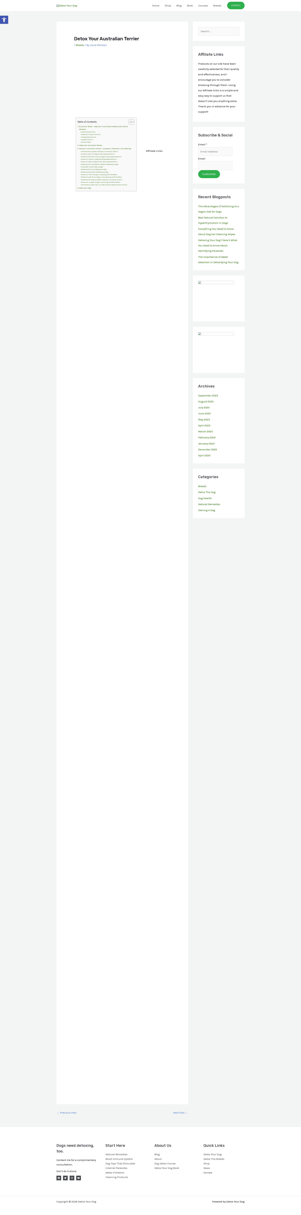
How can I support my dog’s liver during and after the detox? (101, 182)
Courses (203, 5)
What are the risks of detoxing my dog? (95, 169)
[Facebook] (58, 1178)
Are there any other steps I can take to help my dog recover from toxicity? (105, 185)
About (158, 1158)
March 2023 (205, 431)
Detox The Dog (207, 492)
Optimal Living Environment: (91, 134)
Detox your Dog (85, 188)
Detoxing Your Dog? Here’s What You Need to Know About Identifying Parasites (217, 245)
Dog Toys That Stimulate (120, 1163)
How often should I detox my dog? (92, 167)
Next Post (180, 1112)
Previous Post (66, 1112)
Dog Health (205, 498)
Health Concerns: (87, 139)
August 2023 (206, 401)
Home (155, 5)
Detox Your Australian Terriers (90, 145)
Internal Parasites (116, 1168)
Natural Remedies (209, 504)
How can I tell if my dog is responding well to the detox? (100, 174)
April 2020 (204, 455)
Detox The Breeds (213, 1158)
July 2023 (204, 407)
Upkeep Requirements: (89, 137)
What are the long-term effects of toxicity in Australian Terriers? (102, 179)
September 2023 (208, 395)
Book (190, 5)
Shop (168, 5)
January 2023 (206, 443)
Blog (179, 5)
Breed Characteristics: (89, 132)
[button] (236, 5)
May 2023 (204, 419)
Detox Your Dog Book (166, 1168)
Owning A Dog (206, 510)
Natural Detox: (86, 142)
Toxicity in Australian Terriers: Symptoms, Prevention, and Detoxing (105, 149)
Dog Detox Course (165, 1163)
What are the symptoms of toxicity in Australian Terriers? (100, 151)
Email (202, 144)
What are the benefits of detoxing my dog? (95, 172)
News (206, 1168)
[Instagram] (72, 1178)
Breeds (217, 5)
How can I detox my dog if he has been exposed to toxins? (99, 161)
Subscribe (209, 174)
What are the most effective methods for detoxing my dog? (100, 164)
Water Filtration (115, 1172)
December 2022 (207, 449)
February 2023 (207, 437)
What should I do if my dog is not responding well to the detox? (102, 177)
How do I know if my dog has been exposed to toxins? (98, 154)
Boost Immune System (119, 1158)
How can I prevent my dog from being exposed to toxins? (100, 159)
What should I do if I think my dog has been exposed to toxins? (101, 156)
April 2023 (204, 425)
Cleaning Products (117, 1177)
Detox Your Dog (212, 1154)
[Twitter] (65, 1178)
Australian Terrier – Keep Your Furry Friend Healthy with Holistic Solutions (103, 127)
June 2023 (204, 413)
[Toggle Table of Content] (129, 122)
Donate (207, 1172)
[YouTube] (78, 1178)
